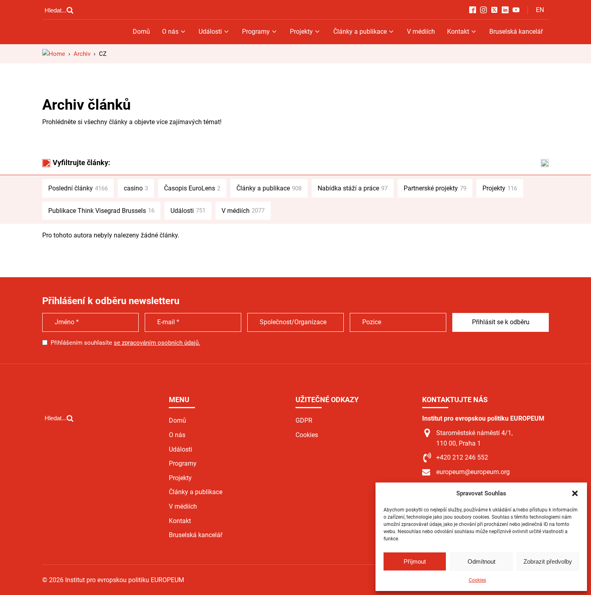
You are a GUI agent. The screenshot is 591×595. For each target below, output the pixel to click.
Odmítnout (481, 561)
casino (136, 188)
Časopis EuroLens (192, 188)
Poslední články (78, 188)
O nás (170, 31)
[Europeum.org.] (53, 53)
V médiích (421, 31)
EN (540, 10)
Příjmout (415, 561)
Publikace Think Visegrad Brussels (101, 211)
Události (210, 31)
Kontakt (458, 31)
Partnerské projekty (435, 188)
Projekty (301, 31)
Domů (141, 31)
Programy (256, 31)
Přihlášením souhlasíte (125, 342)
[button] (575, 493)
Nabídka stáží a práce (353, 188)
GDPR (304, 420)
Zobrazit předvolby (547, 561)
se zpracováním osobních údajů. (157, 342)
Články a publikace (360, 31)
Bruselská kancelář (516, 31)
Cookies (477, 580)
